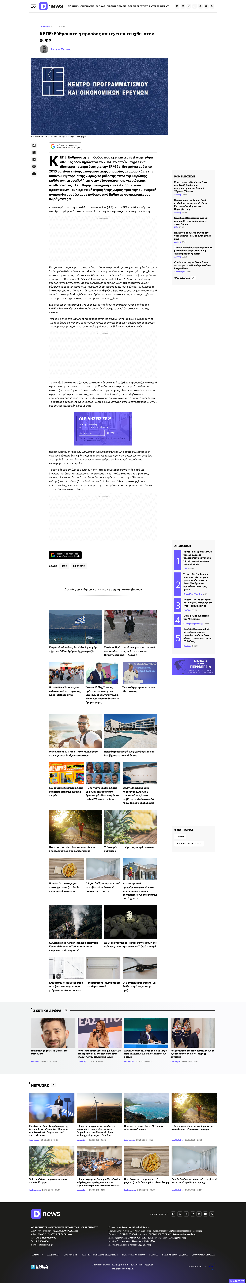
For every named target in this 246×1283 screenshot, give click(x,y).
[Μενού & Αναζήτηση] (33, 6)
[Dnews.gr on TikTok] (194, 6)
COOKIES (153, 1254)
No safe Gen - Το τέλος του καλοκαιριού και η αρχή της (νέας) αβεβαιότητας (65, 691)
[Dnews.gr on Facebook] (177, 6)
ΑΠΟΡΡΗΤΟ (238, 1281)
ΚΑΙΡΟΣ (180, 836)
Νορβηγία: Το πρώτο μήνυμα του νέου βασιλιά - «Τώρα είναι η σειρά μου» (192, 235)
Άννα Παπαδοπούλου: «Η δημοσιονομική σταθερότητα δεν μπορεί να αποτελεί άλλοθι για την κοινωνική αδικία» (99, 1053)
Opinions (35, 1061)
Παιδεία (187, 646)
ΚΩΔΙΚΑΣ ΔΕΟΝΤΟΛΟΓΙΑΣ (175, 1254)
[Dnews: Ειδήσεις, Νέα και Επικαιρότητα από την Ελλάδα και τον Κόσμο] (51, 6)
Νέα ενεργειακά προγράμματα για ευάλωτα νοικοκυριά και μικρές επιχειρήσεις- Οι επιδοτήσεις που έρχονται (140, 891)
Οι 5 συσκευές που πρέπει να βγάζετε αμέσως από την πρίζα (139, 986)
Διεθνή (177, 194)
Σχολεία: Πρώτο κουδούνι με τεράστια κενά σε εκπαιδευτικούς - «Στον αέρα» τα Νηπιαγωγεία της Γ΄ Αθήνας (129, 651)
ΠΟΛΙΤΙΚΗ (73, 6)
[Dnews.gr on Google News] (200, 6)
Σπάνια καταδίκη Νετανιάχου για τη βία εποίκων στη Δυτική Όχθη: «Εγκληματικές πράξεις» (193, 250)
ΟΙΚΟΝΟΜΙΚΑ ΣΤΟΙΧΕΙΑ (203, 1254)
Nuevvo (129, 1268)
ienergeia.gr (34, 1140)
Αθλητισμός (179, 271)
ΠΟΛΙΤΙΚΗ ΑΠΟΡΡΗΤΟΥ (133, 1254)
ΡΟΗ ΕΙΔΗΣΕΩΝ (184, 176)
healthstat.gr (178, 1140)
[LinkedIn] (34, 159)
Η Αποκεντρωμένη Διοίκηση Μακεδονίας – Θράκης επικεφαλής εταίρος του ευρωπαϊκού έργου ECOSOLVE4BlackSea (98, 1182)
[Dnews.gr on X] (183, 6)
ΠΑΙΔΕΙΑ (122, 6)
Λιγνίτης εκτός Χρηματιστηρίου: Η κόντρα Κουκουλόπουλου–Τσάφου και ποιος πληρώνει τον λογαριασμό (73, 946)
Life (176, 227)
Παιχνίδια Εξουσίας (193, 594)
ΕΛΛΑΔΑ (100, 6)
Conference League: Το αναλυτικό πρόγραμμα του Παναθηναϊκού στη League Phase (192, 265)
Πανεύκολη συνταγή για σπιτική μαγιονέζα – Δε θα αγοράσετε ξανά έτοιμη (64, 887)
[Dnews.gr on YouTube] (206, 6)
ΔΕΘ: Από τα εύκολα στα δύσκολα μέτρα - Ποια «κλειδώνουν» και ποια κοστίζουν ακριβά (146, 1053)
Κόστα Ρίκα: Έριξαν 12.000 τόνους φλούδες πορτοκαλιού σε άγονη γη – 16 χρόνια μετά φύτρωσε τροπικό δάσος (198, 557)
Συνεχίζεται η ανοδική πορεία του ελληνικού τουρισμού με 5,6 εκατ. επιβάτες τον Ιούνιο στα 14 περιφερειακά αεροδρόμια (138, 795)
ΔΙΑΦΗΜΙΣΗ (53, 1254)
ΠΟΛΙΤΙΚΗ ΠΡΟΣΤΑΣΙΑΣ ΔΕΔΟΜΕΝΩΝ (99, 1254)
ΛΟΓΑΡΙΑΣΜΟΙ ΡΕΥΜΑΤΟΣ (189, 843)
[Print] (34, 174)
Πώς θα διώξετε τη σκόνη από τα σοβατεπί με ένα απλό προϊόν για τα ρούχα (103, 887)
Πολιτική (82, 1061)
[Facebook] (34, 145)
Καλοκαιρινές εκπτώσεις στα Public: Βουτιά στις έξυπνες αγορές (66, 791)
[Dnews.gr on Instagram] (188, 6)
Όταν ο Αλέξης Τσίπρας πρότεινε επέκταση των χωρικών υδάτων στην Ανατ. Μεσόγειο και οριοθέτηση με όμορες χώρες (102, 695)
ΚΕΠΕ (64, 566)
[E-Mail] (34, 167)
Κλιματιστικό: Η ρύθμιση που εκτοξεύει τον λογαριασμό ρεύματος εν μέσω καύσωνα (66, 986)
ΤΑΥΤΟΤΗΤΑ (37, 1254)
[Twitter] (34, 152)
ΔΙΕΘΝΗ (111, 6)
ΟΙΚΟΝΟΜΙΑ (87, 6)
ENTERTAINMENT (159, 6)
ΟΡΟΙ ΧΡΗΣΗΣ (70, 1254)
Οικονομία (45, 26)
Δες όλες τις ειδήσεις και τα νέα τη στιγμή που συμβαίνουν (103, 589)
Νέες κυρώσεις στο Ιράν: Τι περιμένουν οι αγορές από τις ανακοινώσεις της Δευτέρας (192, 1053)
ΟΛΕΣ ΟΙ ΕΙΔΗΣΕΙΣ (159, 1214)
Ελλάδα (187, 610)
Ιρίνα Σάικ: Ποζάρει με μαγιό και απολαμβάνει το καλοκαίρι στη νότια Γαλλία (191, 220)
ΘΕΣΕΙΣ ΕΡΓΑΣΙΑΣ (138, 6)
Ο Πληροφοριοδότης (193, 623)
